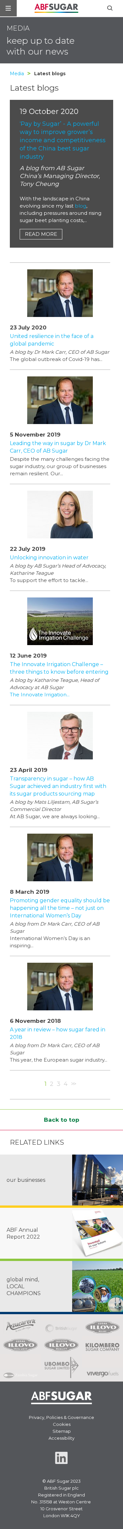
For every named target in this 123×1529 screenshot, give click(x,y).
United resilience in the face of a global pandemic (51, 340)
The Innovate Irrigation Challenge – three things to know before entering (59, 668)
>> (73, 1084)
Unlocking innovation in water (49, 557)
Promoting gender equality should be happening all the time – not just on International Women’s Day (60, 908)
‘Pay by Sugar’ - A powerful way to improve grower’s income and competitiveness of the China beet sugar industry (63, 140)
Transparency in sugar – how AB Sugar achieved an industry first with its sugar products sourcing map (58, 786)
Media (17, 74)
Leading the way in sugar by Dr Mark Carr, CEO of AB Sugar (58, 447)
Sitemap (61, 1431)
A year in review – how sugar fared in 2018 (57, 1033)
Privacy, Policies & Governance (61, 1417)
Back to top (61, 1119)
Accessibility (61, 1438)
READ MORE (41, 234)
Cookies (62, 1424)
